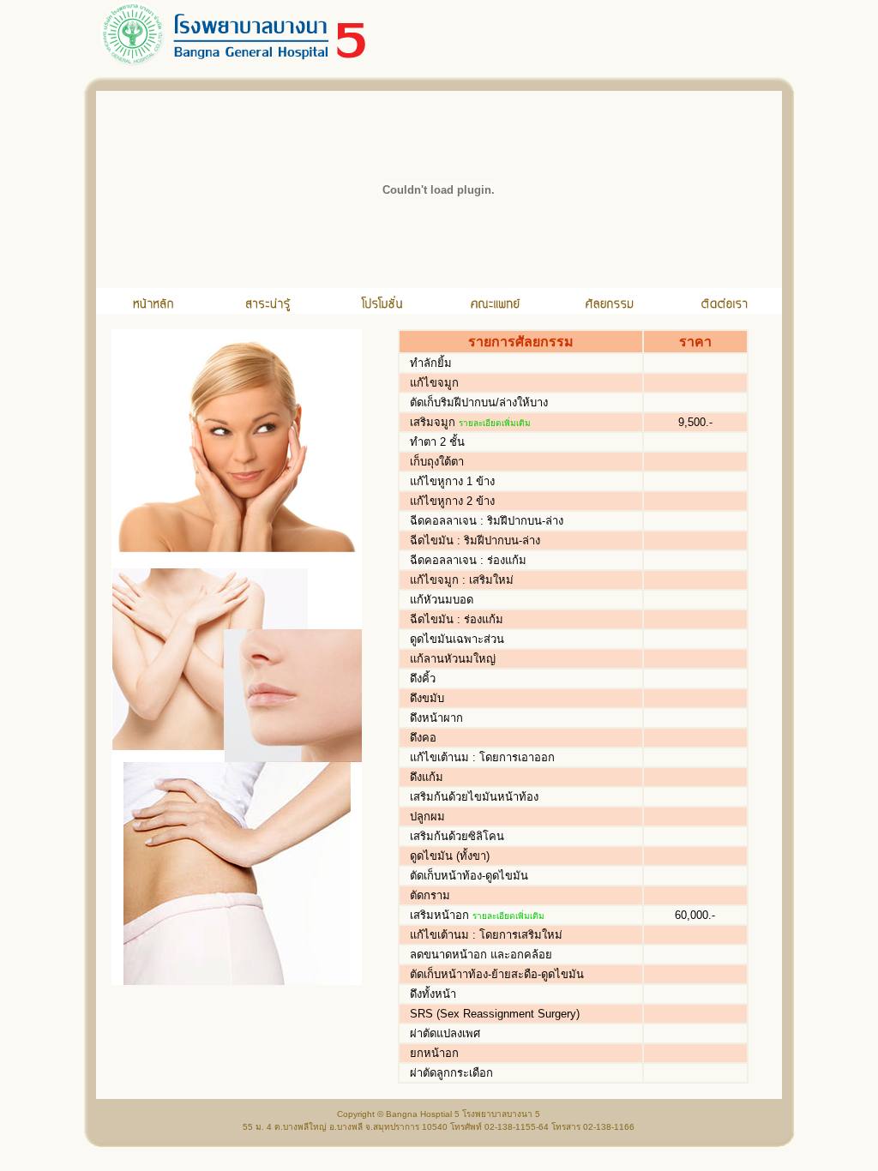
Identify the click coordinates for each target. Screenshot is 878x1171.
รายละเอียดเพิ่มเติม (495, 423)
